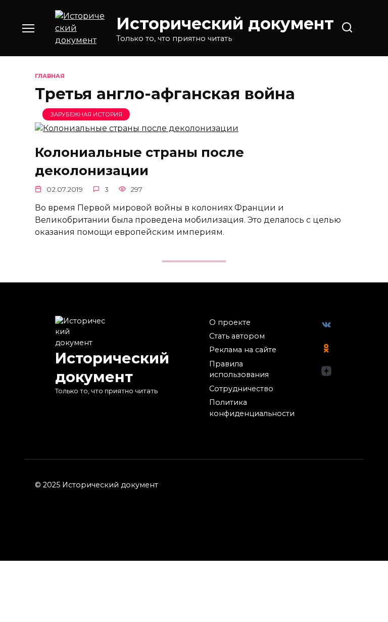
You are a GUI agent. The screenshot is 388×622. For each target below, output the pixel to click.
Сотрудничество (241, 388)
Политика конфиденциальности (252, 408)
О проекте (230, 322)
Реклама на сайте (242, 349)
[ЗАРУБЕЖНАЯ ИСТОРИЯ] (136, 128)
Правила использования (239, 369)
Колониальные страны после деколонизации (139, 161)
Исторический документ (225, 23)
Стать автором (237, 336)
